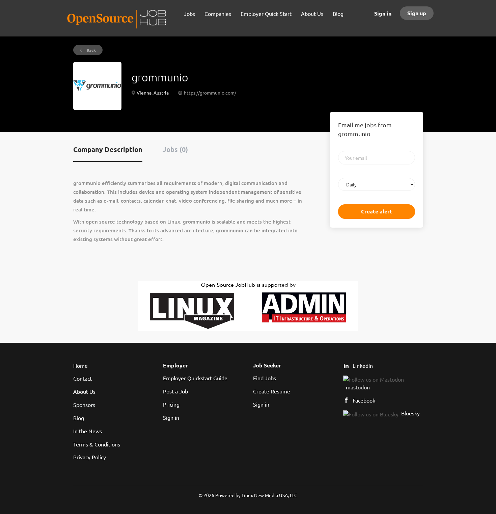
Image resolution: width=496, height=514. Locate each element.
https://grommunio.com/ (210, 92)
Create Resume (271, 391)
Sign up (416, 13)
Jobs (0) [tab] (175, 149)
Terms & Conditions (96, 444)
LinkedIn (363, 365)
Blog (78, 417)
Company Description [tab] (107, 149)
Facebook (364, 400)
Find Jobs (264, 378)
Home (80, 365)
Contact (82, 378)
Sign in (382, 13)
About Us (84, 391)
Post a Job (175, 391)
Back (90, 50)
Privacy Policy (89, 457)
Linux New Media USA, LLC (269, 495)
